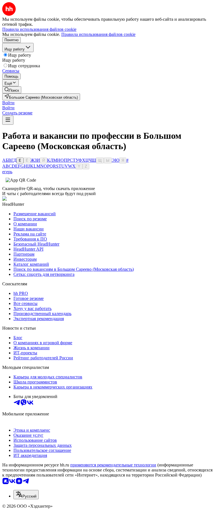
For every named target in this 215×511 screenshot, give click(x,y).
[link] (11, 89)
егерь (7, 171)
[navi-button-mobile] (7, 120)
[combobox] (26, 494)
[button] (8, 102)
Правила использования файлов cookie (98, 34)
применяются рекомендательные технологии (113, 465)
